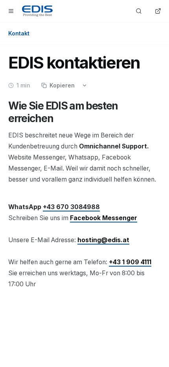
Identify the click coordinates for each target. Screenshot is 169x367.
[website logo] (37, 11)
